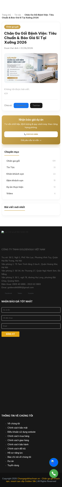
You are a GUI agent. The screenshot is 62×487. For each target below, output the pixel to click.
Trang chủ (6, 15)
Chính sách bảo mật (17, 427)
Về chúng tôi (14, 423)
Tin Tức (31, 167)
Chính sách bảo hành (18, 444)
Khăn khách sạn (31, 173)
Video (31, 193)
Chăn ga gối (31, 160)
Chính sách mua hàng (18, 436)
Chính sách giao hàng (18, 440)
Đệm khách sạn (31, 180)
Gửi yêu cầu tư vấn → (31, 140)
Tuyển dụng (13, 465)
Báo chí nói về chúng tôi (19, 457)
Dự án (11, 461)
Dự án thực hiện (31, 187)
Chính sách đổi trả (16, 448)
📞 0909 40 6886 (31, 134)
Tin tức (17, 15)
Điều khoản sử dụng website (22, 432)
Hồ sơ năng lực (15, 452)
